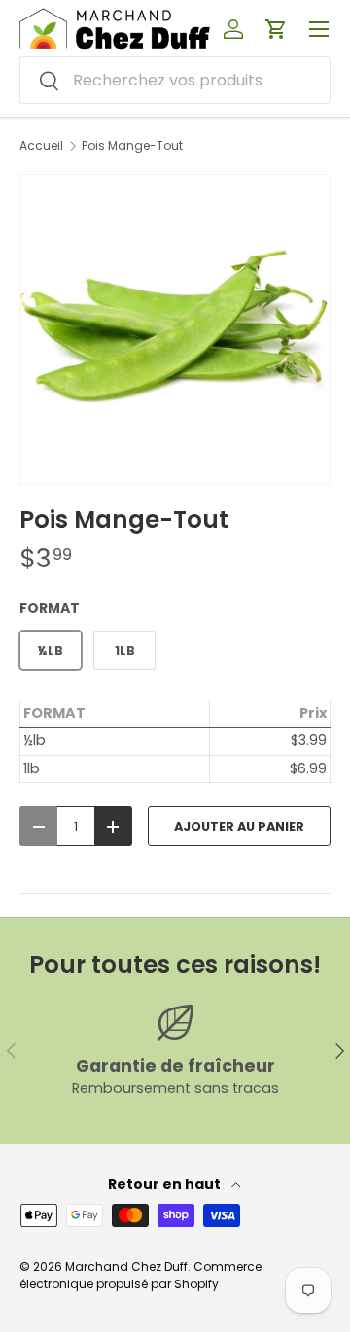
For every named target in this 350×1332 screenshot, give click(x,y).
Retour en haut (166, 1184)
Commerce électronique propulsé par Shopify (140, 1275)
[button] (276, 29)
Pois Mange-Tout (132, 146)
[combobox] (175, 80)
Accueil (41, 146)
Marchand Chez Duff (126, 1266)
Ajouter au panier (239, 826)
